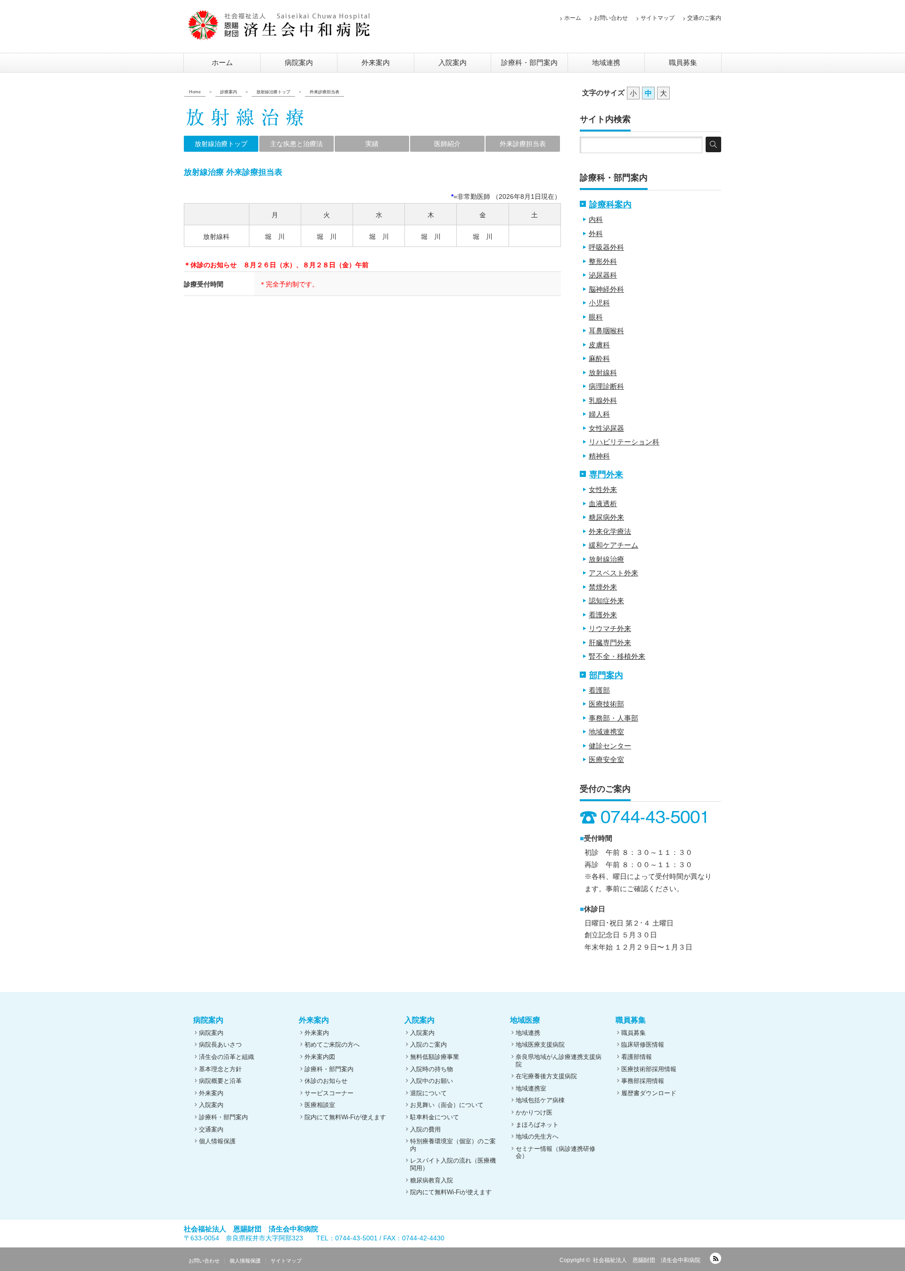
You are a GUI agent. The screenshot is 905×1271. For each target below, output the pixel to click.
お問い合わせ (611, 18)
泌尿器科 (603, 275)
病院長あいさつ (220, 1044)
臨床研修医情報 (642, 1044)
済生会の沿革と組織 (226, 1056)
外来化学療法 (610, 531)
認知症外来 (606, 601)
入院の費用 (425, 1129)
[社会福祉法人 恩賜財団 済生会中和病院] (279, 25)
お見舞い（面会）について (447, 1104)
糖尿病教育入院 (431, 1180)
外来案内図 (319, 1056)
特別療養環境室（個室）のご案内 (453, 1145)
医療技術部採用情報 (648, 1069)
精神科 (599, 456)
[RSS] (715, 1258)
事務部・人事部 (613, 718)
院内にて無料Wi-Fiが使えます (345, 1117)
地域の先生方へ (537, 1136)
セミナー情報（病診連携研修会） (555, 1152)
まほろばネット (537, 1124)
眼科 (596, 317)
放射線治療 (606, 559)
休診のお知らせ (325, 1080)
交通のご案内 (704, 18)
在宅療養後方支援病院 (546, 1076)
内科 (596, 219)
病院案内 (299, 62)
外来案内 (376, 62)
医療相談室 (319, 1104)
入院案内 (452, 62)
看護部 (599, 690)
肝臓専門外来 (610, 643)
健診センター (610, 746)
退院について (428, 1093)
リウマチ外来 (610, 628)
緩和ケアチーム (613, 545)
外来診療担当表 (523, 144)
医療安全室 (606, 759)
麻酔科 (599, 358)
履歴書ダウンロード (648, 1093)
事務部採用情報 (642, 1080)
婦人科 (599, 414)
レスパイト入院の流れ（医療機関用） (453, 1164)
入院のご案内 (428, 1044)
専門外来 (606, 474)
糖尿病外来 (606, 517)
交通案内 (211, 1129)
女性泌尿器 (606, 428)
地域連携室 (606, 732)
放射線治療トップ (221, 144)
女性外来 (603, 489)
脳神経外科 (606, 289)
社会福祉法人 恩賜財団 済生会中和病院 (646, 1260)
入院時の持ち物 (431, 1069)
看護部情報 (636, 1056)
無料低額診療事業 (434, 1056)
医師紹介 (447, 144)
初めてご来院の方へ (332, 1044)
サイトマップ (658, 18)
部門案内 (606, 675)
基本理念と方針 (220, 1069)
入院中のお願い (431, 1080)
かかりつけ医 (534, 1112)
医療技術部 (606, 704)
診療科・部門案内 (529, 62)
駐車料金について (434, 1117)
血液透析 (603, 504)
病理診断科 (606, 386)
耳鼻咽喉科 (606, 331)
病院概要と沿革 (220, 1080)
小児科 (599, 303)
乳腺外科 (603, 400)
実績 (371, 144)
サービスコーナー (329, 1093)
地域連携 (606, 62)
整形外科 (603, 261)
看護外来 (603, 615)
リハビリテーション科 (624, 442)
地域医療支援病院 (540, 1044)
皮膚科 (599, 345)
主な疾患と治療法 (296, 144)
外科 (596, 234)
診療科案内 (610, 204)
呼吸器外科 (606, 247)
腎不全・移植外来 (617, 656)
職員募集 (683, 62)
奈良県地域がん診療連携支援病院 (558, 1060)
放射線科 (603, 373)
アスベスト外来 (613, 573)
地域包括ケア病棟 (540, 1100)
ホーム (572, 18)
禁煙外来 (603, 587)
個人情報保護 (217, 1141)
